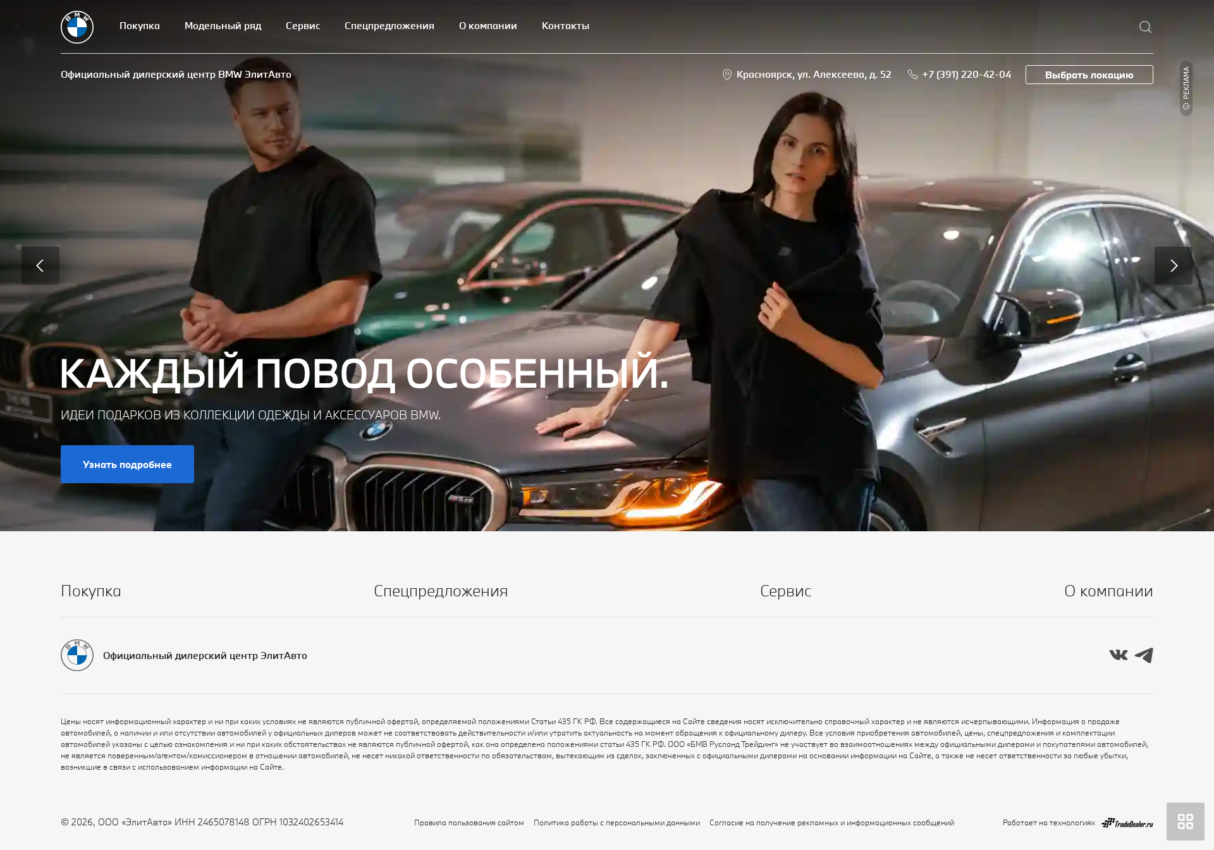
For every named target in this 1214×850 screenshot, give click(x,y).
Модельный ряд (223, 25)
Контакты (565, 25)
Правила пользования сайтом (469, 822)
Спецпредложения (389, 25)
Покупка (140, 25)
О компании (488, 25)
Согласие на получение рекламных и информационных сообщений (831, 822)
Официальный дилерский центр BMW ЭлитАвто (176, 74)
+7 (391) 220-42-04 (966, 74)
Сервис (303, 25)
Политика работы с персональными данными (617, 822)
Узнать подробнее (127, 464)
